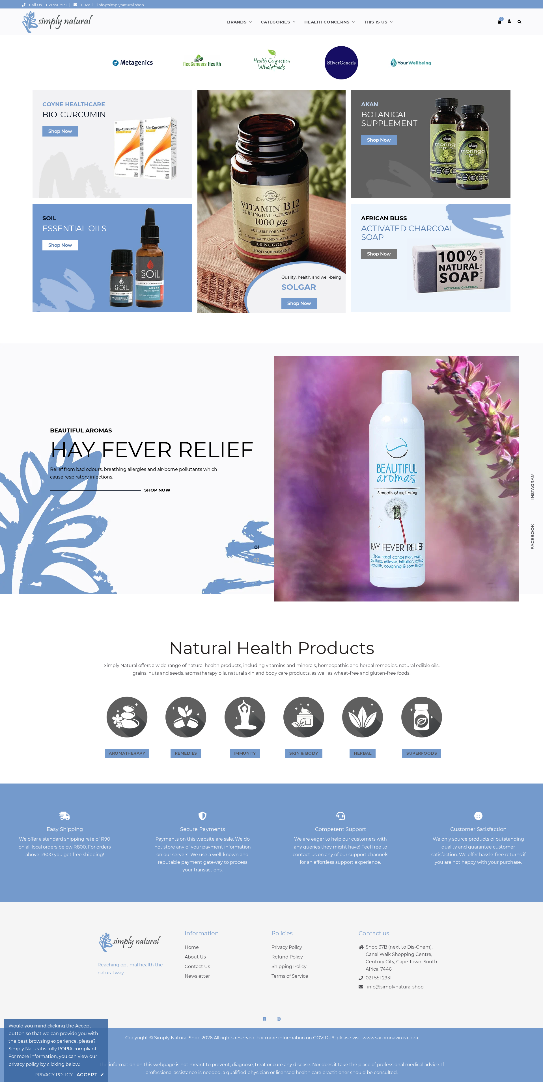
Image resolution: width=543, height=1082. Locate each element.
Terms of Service (290, 976)
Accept (90, 1074)
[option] (272, 478)
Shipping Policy (289, 966)
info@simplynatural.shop (120, 5)
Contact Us (197, 966)
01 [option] (257, 547)
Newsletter (197, 976)
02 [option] (256, 560)
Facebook (532, 536)
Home (192, 947)
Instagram (532, 486)
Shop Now (60, 131)
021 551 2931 (56, 5)
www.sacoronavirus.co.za (390, 1037)
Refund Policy (287, 957)
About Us (195, 957)
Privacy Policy (287, 947)
